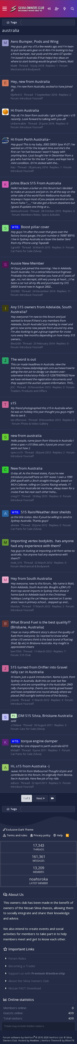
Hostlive (34, 1040)
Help (60, 835)
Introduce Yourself (31, 98)
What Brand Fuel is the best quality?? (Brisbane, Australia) (41, 624)
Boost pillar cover (30, 226)
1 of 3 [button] (26, 798)
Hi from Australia (25, 110)
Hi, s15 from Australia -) (30, 766)
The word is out (23, 359)
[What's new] (64, 8)
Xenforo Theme (57, 1040)
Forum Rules (17, 958)
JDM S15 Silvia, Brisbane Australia (42, 715)
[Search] (72, 8)
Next (40, 798)
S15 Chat (25, 655)
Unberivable (18, 123)
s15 (13, 403)
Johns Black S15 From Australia (36, 183)
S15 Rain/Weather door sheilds (41, 512)
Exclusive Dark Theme (19, 829)
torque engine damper (35, 741)
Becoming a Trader (22, 966)
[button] (4, 8)
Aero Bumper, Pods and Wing (35, 41)
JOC (13, 387)
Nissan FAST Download (24, 988)
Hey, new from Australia (30, 81)
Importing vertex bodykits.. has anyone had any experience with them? (42, 543)
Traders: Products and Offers (29, 391)
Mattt (14, 65)
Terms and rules (17, 835)
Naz (13, 167)
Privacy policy (42, 835)
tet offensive (18, 420)
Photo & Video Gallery (34, 423)
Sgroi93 (15, 247)
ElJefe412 (16, 94)
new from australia (26, 435)
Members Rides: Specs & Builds (40, 214)
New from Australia (27, 468)
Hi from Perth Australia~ (31, 139)
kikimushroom (19, 211)
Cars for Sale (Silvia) (32, 729)
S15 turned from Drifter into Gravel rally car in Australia (39, 669)
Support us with (36, 973)
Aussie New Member (27, 263)
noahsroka (38, 879)
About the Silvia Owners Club (28, 981)
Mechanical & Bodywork (25, 69)
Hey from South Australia (31, 578)
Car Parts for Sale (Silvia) (26, 251)
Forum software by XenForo (33, 1037)
